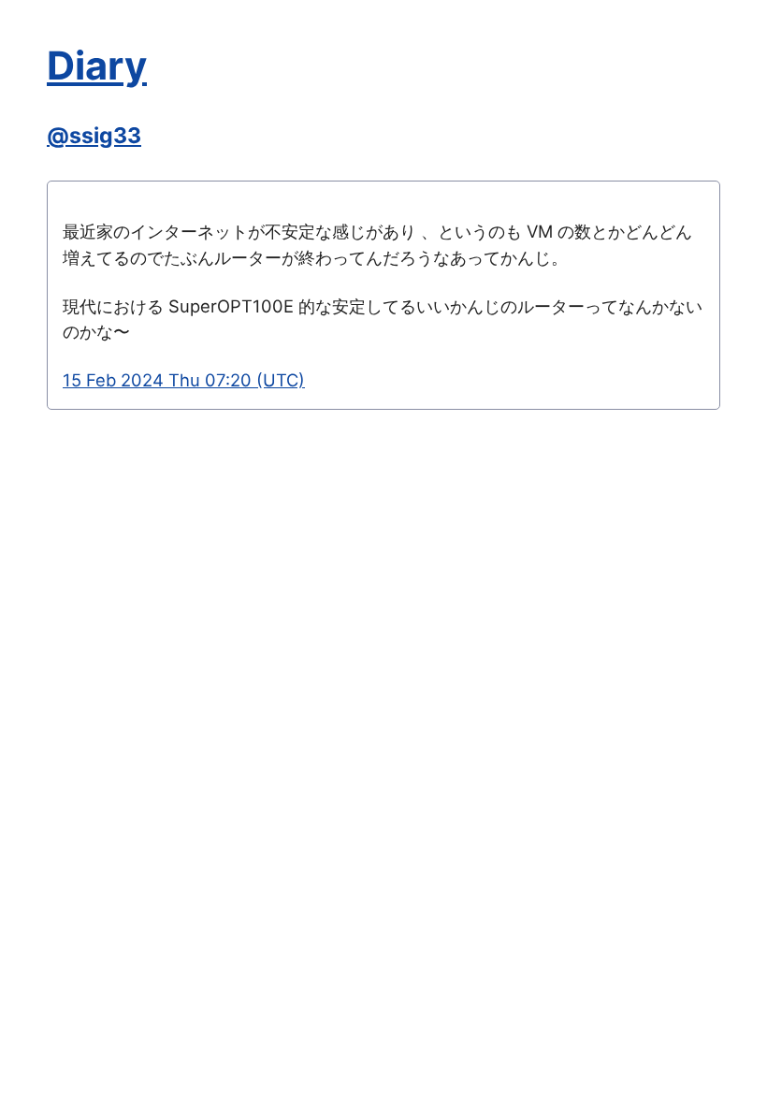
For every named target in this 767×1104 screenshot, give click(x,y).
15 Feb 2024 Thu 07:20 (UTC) (184, 380)
